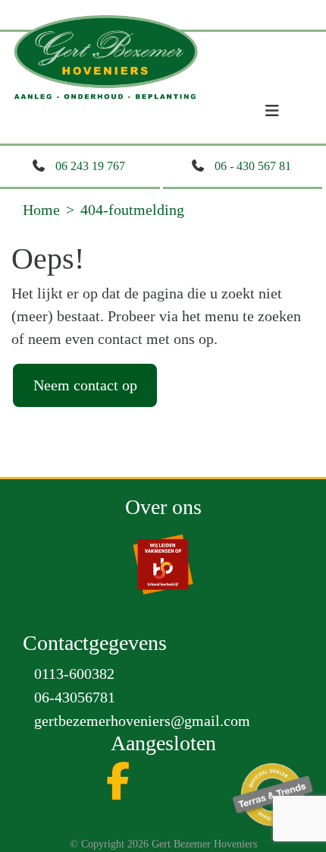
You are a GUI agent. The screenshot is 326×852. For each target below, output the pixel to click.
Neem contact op (85, 385)
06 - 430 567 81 (253, 165)
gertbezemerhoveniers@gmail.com (142, 720)
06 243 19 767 (90, 165)
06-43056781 (74, 697)
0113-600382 (74, 673)
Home (41, 209)
